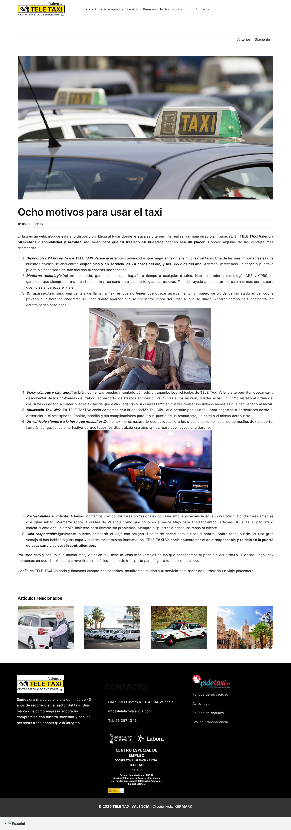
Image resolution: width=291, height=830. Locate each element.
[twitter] (269, 9)
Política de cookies (208, 713)
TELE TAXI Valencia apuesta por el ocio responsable (191, 540)
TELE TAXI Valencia (256, 236)
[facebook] (262, 9)
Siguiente (262, 39)
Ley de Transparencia (210, 722)
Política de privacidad (210, 694)
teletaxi (39, 224)
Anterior (244, 39)
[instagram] (276, 9)
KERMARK (183, 806)
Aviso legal (201, 703)
